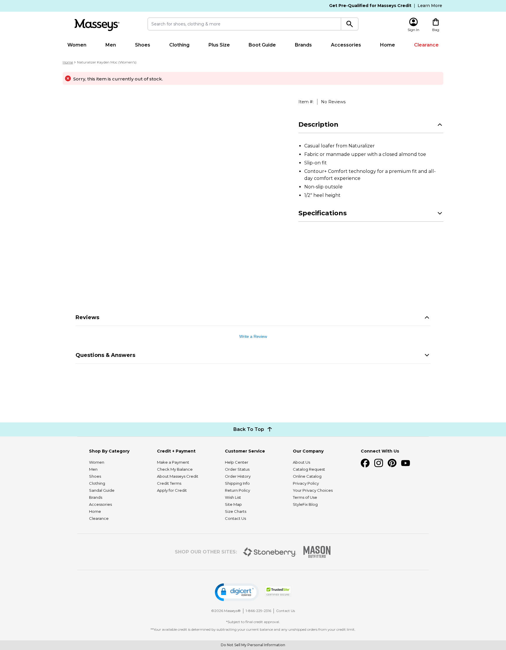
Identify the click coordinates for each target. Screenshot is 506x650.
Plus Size (219, 45)
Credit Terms (169, 483)
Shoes (142, 45)
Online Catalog (307, 476)
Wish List (233, 497)
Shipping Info (237, 483)
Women (76, 45)
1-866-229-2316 (258, 610)
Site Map (233, 504)
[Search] (349, 24)
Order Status (237, 469)
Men (110, 45)
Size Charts (235, 511)
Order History (238, 476)
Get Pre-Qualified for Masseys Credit (370, 5)
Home (387, 45)
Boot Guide (262, 45)
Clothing (179, 45)
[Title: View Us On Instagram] (378, 463)
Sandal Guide (101, 490)
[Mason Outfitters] (316, 552)
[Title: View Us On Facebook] (365, 463)
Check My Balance (175, 469)
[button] (237, 592)
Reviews (87, 317)
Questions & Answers (105, 355)
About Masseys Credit (177, 476)
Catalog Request (309, 469)
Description (318, 124)
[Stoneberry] (269, 552)
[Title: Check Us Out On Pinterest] (392, 463)
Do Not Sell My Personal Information (253, 645)
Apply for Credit (172, 490)
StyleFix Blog (305, 504)
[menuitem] (77, 45)
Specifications (322, 213)
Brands (303, 45)
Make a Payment (173, 462)
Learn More (430, 5)
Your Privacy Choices (313, 490)
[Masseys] (97, 25)
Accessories (346, 45)
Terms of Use (305, 497)
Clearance (426, 45)
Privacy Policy (306, 483)
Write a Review (253, 336)
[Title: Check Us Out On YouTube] (405, 463)
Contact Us (235, 518)
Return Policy (237, 490)
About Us (301, 462)
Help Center (236, 462)
